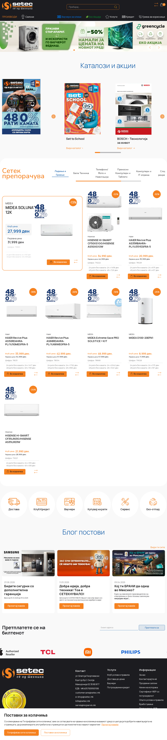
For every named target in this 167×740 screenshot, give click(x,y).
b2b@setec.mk (82, 701)
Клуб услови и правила (118, 674)
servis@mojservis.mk (85, 705)
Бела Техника (81, 173)
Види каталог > (74, 148)
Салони (29, 16)
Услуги (113, 16)
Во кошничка (60, 262)
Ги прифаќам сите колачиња (21, 732)
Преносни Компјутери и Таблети (122, 173)
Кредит (130, 16)
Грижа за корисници (153, 16)
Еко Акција (95, 16)
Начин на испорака (148, 687)
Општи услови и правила (151, 700)
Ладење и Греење (60, 173)
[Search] (115, 7)
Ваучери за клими (71, 16)
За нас (142, 674)
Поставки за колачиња (55, 732)
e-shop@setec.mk (84, 696)
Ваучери (111, 683)
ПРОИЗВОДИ (9, 16)
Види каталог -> (126, 148)
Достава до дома (116, 679)
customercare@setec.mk (87, 692)
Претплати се (152, 627)
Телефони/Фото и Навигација (102, 173)
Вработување (146, 704)
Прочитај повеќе (110, 724)
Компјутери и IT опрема (143, 173)
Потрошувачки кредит (118, 687)
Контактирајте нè (148, 679)
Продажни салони (148, 683)
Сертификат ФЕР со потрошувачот (149, 693)
